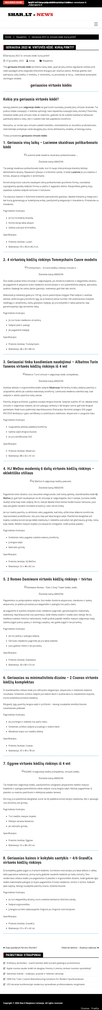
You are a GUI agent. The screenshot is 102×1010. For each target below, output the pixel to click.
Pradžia (95, 1008)
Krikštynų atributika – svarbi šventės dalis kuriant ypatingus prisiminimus (43, 963)
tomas (32, 60)
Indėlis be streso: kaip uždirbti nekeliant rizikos (49, 2)
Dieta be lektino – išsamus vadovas (78, 947)
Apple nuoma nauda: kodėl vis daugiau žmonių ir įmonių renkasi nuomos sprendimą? (49, 968)
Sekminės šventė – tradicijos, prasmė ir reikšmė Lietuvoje (35, 973)
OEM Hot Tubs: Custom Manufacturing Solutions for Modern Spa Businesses (45, 979)
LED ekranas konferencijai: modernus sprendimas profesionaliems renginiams (46, 984)
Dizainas (85, 1008)
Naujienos (48, 60)
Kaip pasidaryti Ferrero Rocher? (21, 947)
